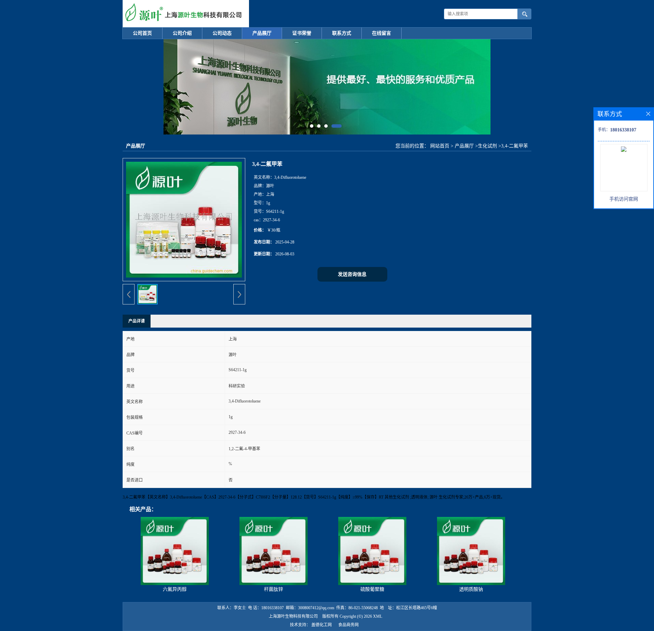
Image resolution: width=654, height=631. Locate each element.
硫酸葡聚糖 (372, 589)
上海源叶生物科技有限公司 (293, 616)
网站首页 (439, 145)
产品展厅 (261, 33)
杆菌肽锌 (273, 589)
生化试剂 (487, 145)
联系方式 (341, 33)
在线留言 (381, 33)
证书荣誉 (301, 33)
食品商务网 (348, 624)
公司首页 (142, 33)
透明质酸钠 (471, 589)
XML (377, 616)
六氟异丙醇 (175, 589)
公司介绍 (182, 33)
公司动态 (222, 33)
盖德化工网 (321, 624)
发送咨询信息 (352, 274)
